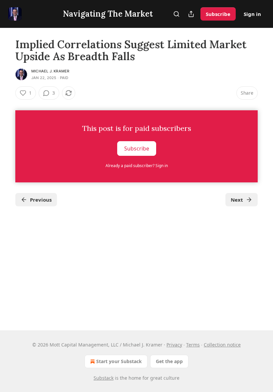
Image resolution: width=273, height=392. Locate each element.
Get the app (169, 361)
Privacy (174, 345)
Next (237, 199)
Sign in (252, 14)
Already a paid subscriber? (137, 165)
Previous (41, 199)
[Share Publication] (191, 14)
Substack (104, 378)
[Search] (176, 14)
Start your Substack (119, 361)
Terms (193, 345)
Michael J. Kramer (50, 71)
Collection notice (222, 345)
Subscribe (218, 14)
